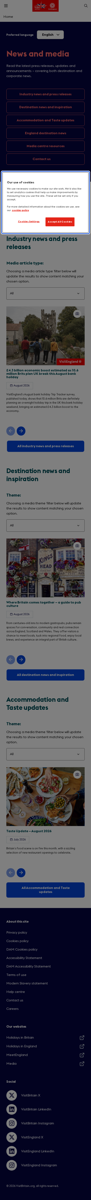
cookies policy (20, 210)
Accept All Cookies (60, 222)
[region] (45, 202)
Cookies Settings (29, 221)
